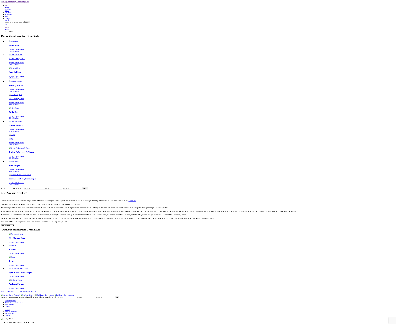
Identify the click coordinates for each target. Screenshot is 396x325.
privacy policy (9, 313)
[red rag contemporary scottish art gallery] (15, 2)
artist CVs (8, 302)
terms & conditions (11, 312)
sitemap (7, 310)
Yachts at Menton (16, 284)
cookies (7, 315)
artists (7, 29)
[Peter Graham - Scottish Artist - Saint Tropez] (14, 161)
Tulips (11, 139)
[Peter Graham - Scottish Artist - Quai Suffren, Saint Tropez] (18, 268)
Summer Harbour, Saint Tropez (22, 179)
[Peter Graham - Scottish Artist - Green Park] (13, 41)
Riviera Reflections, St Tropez (21, 152)
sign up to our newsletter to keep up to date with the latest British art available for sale (28, 297)
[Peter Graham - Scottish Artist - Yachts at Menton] (15, 280)
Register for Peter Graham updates (12, 188)
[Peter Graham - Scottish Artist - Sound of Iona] (14, 68)
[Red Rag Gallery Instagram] (64, 295)
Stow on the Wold (11, 291)
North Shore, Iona (17, 59)
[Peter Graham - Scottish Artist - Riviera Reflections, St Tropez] (19, 148)
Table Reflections (16, 125)
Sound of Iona (15, 72)
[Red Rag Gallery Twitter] (28, 295)
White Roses (14, 112)
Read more (132, 201)
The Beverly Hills (16, 99)
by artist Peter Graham (16, 50)
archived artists (17, 302)
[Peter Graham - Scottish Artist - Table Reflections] (15, 121)
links (6, 304)
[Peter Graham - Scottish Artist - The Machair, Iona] (16, 234)
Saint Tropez (14, 165)
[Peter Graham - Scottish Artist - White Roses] (14, 108)
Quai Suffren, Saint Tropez (20, 272)
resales (11, 304)
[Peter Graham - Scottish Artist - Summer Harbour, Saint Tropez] (20, 175)
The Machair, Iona (17, 238)
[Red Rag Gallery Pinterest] (44, 295)
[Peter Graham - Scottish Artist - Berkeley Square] (15, 81)
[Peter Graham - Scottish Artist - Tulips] (12, 135)
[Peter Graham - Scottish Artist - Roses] (12, 257)
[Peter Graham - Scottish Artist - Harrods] (12, 245)
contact (7, 306)
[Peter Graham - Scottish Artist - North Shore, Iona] (15, 55)
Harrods (12, 249)
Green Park (14, 45)
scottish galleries (10, 301)
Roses (11, 261)
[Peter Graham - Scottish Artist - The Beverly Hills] (15, 95)
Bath (29, 291)
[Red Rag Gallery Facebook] (10, 295)
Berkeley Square (16, 85)
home (7, 27)
